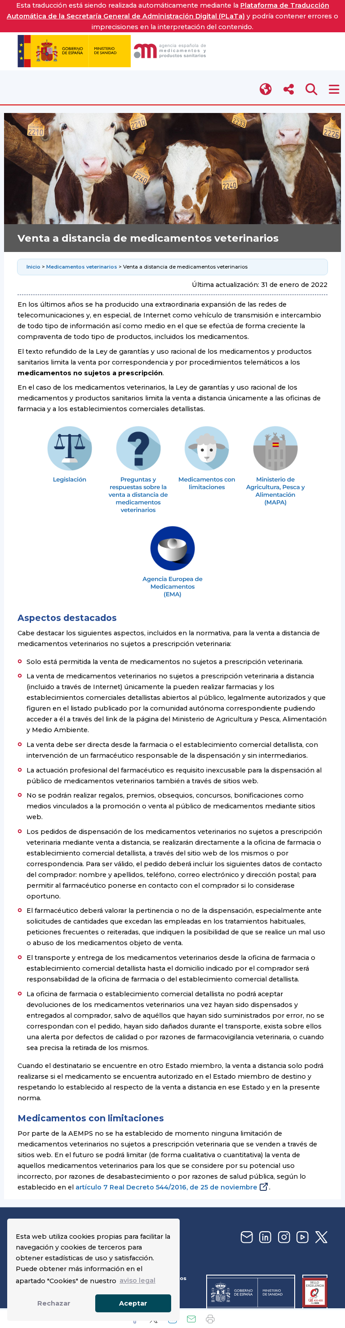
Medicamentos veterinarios (81, 267)
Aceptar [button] (133, 1303)
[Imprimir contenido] (210, 1319)
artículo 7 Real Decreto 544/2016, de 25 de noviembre (166, 1187)
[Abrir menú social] (289, 89)
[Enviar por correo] (191, 1319)
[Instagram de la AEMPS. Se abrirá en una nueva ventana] (283, 1237)
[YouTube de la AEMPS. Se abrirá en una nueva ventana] (301, 1237)
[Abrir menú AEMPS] (334, 89)
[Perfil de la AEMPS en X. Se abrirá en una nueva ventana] (320, 1237)
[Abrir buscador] (311, 89)
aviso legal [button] (137, 1280)
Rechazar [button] (54, 1303)
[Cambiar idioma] (266, 89)
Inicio (34, 267)
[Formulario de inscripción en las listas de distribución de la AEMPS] (246, 1237)
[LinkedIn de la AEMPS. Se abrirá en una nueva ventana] (264, 1237)
